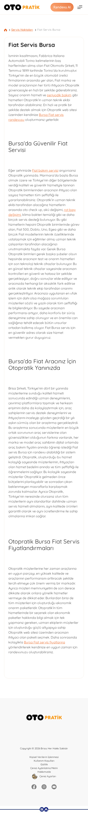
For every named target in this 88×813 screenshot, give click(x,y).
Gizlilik (44, 764)
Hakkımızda (44, 771)
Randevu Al (62, 7)
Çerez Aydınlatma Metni (44, 768)
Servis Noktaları (22, 30)
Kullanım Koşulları (44, 760)
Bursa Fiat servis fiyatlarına (44, 642)
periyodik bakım (59, 95)
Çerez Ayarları (47, 776)
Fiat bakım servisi (45, 170)
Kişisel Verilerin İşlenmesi (44, 757)
